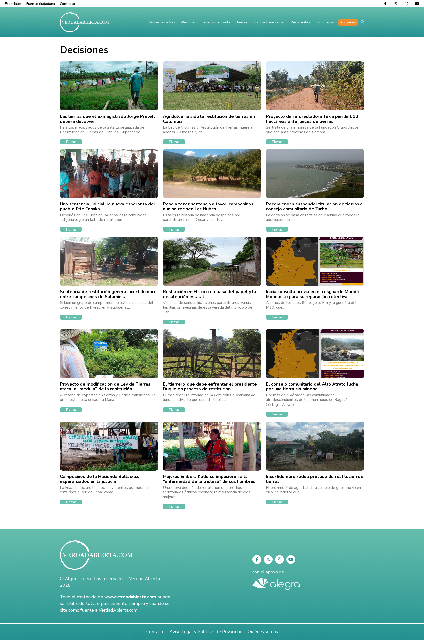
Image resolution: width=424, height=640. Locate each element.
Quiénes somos (263, 632)
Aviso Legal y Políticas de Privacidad (206, 632)
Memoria (188, 22)
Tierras (241, 22)
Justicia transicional (269, 22)
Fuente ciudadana (40, 3)
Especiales (13, 3)
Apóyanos (348, 22)
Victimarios (325, 22)
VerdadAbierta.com (118, 610)
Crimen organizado (215, 22)
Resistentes (300, 22)
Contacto (67, 3)
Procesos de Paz (162, 22)
